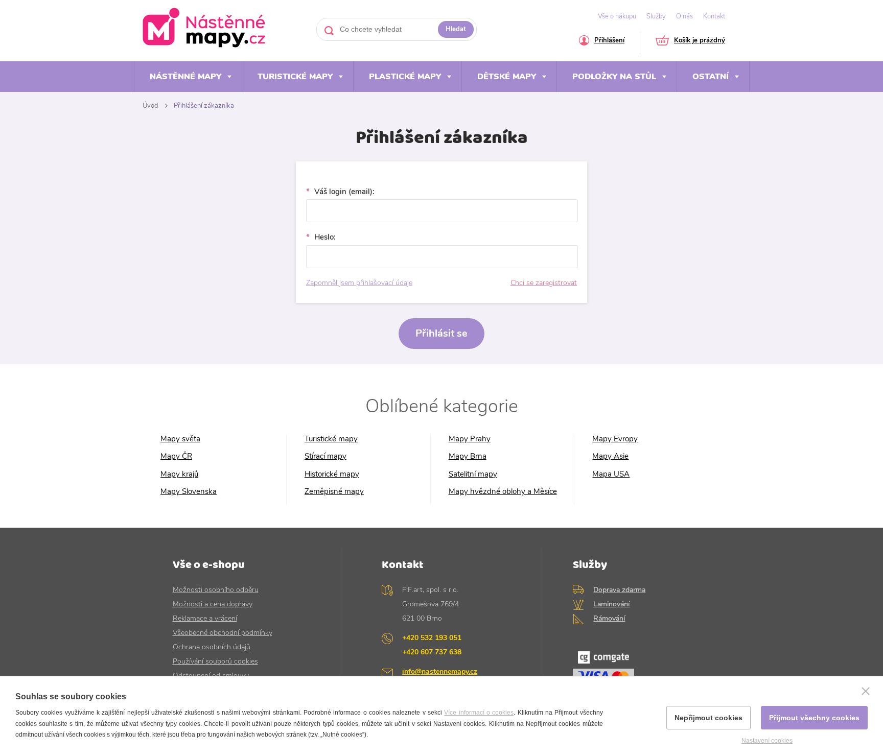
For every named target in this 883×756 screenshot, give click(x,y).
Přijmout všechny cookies (814, 718)
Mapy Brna (467, 456)
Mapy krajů (179, 474)
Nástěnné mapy (185, 76)
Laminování (611, 604)
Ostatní (710, 76)
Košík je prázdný (699, 41)
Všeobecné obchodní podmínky (222, 632)
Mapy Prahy (470, 439)
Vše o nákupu (617, 16)
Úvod (150, 105)
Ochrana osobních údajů (211, 647)
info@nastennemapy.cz (439, 671)
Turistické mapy (295, 76)
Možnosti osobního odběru (216, 590)
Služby (656, 16)
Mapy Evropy (615, 439)
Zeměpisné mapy (334, 492)
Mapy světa (180, 439)
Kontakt (714, 16)
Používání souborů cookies (215, 661)
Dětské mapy (506, 76)
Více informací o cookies (479, 712)
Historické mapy (332, 474)
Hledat (456, 29)
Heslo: (324, 237)
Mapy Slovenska (188, 492)
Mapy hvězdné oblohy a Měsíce (503, 492)
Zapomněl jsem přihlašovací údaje (359, 283)
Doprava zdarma (619, 590)
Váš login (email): (343, 192)
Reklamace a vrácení (205, 618)
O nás (684, 16)
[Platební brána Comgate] (641, 671)
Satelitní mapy (473, 474)
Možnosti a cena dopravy (212, 604)
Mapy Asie (610, 456)
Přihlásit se (441, 333)
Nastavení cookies (767, 740)
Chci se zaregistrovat (543, 283)
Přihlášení (609, 41)
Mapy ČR (176, 456)
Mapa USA (611, 474)
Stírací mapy (325, 456)
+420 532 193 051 (431, 638)
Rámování (609, 618)
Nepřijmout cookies (708, 718)
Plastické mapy (405, 76)
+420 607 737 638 (431, 652)
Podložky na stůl (614, 76)
